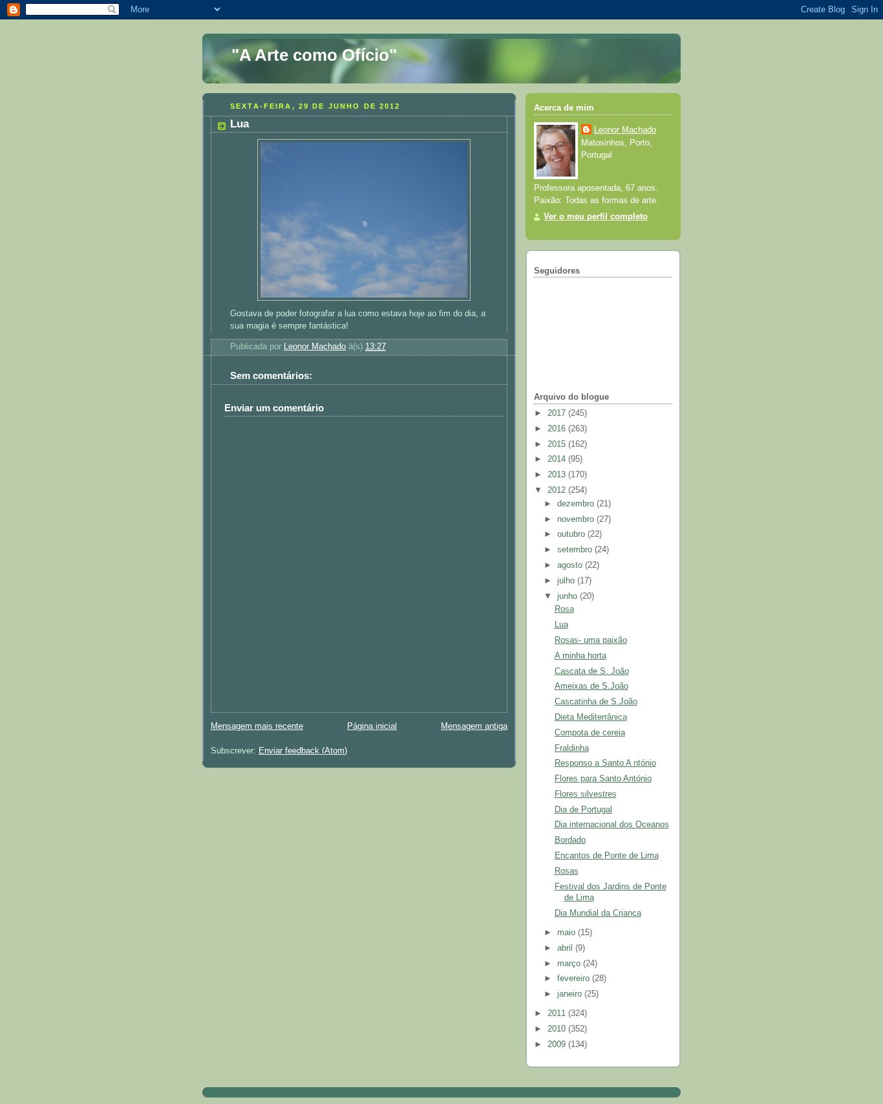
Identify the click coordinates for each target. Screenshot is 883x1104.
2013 (558, 474)
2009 (558, 1044)
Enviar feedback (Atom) (303, 750)
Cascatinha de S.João (596, 701)
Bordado (570, 840)
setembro (576, 549)
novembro (577, 519)
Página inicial (372, 726)
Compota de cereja (590, 732)
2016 (558, 428)
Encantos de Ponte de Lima (607, 855)
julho (567, 580)
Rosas (567, 871)
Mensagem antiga (474, 726)
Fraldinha (572, 748)
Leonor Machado (625, 130)
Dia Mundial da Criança (598, 913)
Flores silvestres (586, 794)
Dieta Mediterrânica (591, 717)
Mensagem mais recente (257, 726)
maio (567, 932)
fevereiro (574, 978)
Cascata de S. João (592, 671)
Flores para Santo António (603, 778)
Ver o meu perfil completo (596, 216)
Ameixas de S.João (591, 686)
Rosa (564, 609)
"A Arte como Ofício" (314, 55)
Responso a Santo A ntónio (605, 763)
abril (566, 948)
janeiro (570, 994)
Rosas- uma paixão (591, 640)
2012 (558, 490)
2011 (558, 1013)
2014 (558, 459)
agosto (571, 565)
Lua (561, 624)
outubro (572, 534)
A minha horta (580, 655)
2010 (558, 1029)
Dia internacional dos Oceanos (612, 824)
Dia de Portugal (583, 809)
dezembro (577, 503)
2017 (558, 413)
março (570, 963)
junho (568, 596)
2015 (558, 444)
